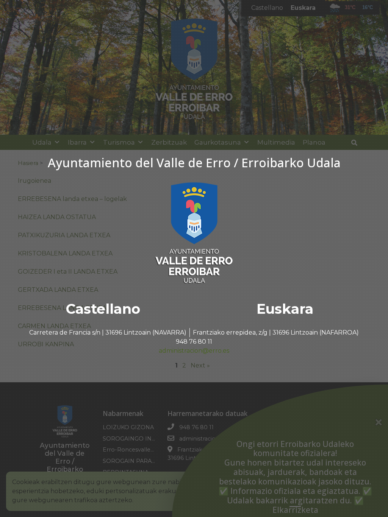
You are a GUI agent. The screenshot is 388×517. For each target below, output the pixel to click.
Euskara (285, 309)
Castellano (103, 309)
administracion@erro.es (194, 350)
